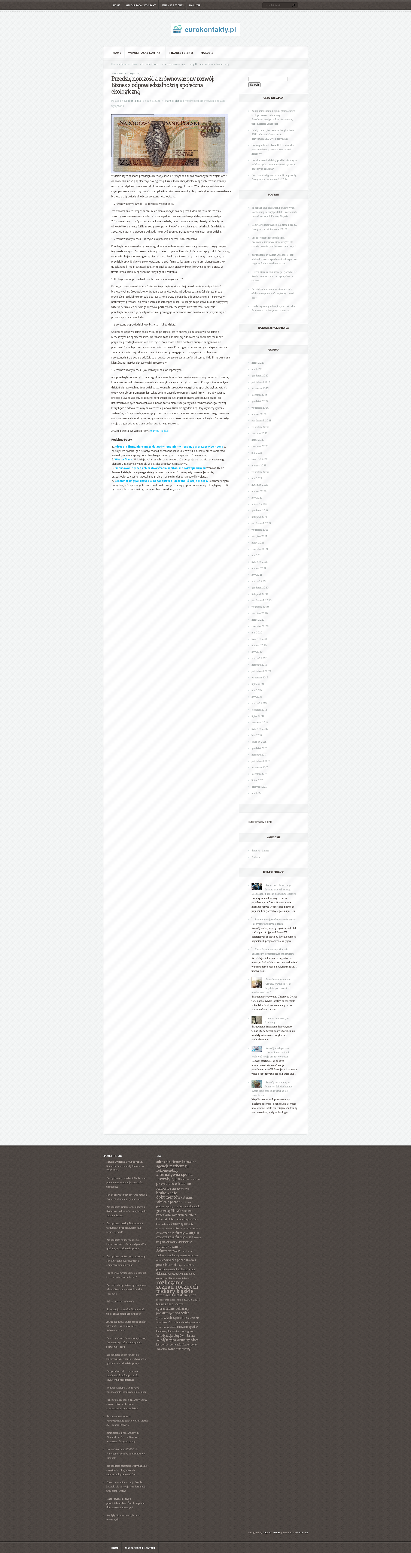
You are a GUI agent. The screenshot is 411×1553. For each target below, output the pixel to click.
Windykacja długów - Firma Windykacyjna (175, 1337)
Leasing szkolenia (165, 1228)
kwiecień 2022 (260, 485)
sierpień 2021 (259, 536)
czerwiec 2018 (260, 722)
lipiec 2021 (258, 542)
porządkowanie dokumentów (168, 1248)
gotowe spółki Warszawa (174, 1211)
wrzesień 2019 (260, 677)
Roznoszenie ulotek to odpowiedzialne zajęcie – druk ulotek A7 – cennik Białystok (127, 1420)
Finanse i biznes (172, 5)
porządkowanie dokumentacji (176, 1242)
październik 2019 (261, 671)
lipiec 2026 (258, 362)
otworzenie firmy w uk (174, 1237)
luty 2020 (257, 652)
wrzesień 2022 (260, 472)
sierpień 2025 (260, 395)
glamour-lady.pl (159, 430)
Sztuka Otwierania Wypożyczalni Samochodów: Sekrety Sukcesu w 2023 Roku (125, 1166)
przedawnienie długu (183, 1273)
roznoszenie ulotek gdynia (169, 1299)
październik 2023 (261, 420)
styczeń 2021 (259, 581)
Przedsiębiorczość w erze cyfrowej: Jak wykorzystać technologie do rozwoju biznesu (126, 1342)
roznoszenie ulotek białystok (176, 1295)
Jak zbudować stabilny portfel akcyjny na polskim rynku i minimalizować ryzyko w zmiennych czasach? (274, 164)
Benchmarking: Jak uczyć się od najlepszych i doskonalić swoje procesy (161, 480)
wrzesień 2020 (260, 607)
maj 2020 (257, 632)
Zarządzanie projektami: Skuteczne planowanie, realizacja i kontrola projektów (126, 1182)
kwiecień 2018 (260, 729)
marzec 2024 (259, 414)
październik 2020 (262, 600)
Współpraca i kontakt (141, 5)
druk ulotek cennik (189, 1206)
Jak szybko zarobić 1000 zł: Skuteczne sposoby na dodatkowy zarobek (125, 1453)
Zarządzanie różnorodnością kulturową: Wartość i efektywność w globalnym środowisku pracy (126, 1244)
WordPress (302, 1532)
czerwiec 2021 (260, 549)
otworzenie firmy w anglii (177, 1232)
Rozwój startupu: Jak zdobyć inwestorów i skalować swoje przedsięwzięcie (270, 1052)
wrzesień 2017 (260, 767)
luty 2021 (257, 574)
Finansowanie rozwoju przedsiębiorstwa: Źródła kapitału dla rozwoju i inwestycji (125, 1503)
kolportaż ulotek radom (169, 1219)
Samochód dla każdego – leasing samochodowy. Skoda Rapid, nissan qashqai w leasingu (274, 889)
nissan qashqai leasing (187, 1228)
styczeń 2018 (259, 742)
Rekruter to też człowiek (120, 1301)
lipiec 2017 (258, 780)
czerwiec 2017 (260, 786)
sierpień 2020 (260, 613)
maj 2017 (256, 793)
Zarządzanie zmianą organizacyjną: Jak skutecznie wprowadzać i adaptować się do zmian (126, 1260)
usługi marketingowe (182, 1331)
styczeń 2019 (259, 703)
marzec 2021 (259, 568)
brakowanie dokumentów (168, 1195)
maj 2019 (257, 690)
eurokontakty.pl (133, 100)
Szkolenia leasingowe (183, 1322)
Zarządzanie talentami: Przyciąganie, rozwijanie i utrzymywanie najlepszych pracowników (126, 1470)
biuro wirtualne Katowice (173, 1186)
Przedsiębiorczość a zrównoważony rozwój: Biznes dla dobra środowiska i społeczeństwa (126, 1404)
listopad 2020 (260, 594)
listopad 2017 (259, 754)
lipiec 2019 (258, 684)
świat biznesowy (179, 1349)
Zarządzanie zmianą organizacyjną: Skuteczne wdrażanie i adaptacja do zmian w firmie (126, 1211)
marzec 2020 (259, 645)
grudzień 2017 (260, 748)
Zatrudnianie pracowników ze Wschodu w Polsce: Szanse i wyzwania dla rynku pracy (123, 1437)
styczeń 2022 (259, 504)
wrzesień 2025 (260, 388)
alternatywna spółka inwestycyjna (174, 1176)
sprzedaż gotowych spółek (172, 1315)
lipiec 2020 (258, 619)
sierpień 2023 (260, 433)
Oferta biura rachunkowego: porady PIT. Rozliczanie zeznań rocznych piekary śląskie (274, 276)
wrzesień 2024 (260, 407)
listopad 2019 (259, 664)
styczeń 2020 (259, 658)
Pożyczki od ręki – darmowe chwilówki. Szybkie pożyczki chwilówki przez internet (122, 1375)
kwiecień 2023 (260, 459)
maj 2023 (257, 452)
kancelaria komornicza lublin (176, 1215)
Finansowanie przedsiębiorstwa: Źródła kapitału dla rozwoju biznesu (160, 468)
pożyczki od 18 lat (185, 1265)
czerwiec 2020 (260, 626)
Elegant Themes (271, 1532)
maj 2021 (257, 555)
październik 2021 (261, 523)
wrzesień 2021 (260, 530)
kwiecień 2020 (260, 639)
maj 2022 (257, 478)
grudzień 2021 (260, 510)
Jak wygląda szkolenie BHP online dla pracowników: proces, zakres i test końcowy (273, 149)
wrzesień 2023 (260, 427)
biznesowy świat (181, 1188)
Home (116, 5)
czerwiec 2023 (260, 446)
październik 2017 (261, 761)
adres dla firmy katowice (176, 1161)
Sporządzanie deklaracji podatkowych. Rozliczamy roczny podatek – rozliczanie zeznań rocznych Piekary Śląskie (274, 212)
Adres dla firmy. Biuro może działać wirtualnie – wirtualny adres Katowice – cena (169, 446)
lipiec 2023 (258, 440)
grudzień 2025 (260, 375)
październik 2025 (261, 382)
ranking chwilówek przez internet (173, 1278)
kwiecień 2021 (260, 562)
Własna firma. (124, 459)
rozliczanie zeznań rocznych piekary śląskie (177, 1286)
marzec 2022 (259, 491)
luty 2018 (257, 735)
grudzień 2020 (260, 587)
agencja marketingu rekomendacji (172, 1168)
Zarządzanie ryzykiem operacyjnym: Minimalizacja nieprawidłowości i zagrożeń (126, 1289)
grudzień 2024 (260, 401)
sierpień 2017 (259, 774)
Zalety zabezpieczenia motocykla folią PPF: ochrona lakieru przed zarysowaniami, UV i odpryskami (273, 134)
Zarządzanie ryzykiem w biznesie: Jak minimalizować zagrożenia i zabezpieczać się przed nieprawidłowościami (275, 259)
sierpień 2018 (259, 709)
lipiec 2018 (258, 716)
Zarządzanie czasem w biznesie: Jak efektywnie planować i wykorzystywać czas (273, 293)
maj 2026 (257, 369)
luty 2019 (257, 697)
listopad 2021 (259, 517)
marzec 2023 (259, 465)
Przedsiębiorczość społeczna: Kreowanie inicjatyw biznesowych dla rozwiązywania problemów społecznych (274, 242)
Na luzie (194, 5)
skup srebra (175, 1304)
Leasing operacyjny (182, 1224)
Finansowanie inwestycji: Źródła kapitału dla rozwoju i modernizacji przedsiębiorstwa (125, 1486)
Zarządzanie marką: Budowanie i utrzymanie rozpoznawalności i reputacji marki (124, 1227)
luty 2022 (257, 497)
